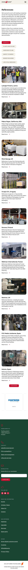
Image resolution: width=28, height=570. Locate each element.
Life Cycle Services (9, 62)
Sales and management (7, 454)
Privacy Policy (5, 551)
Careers (3, 511)
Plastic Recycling (8, 46)
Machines (3, 521)
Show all (6, 42)
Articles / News (5, 505)
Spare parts (4, 531)
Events (3, 501)
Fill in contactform (6, 451)
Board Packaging (8, 58)
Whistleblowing (5, 548)
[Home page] (13, 2)
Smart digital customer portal (9, 541)
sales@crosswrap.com (7, 448)
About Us (3, 508)
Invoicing (3, 545)
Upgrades (4, 525)
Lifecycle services (6, 458)
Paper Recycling (8, 50)
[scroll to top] (24, 566)
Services (3, 528)
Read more (5, 97)
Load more (14, 385)
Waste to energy (8, 54)
